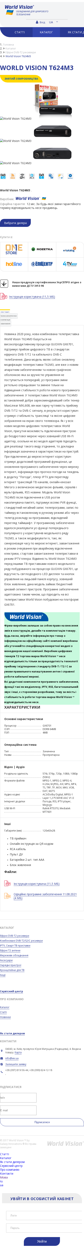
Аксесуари (6, 960)
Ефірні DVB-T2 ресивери (14, 936)
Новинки (5, 1017)
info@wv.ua (12, 1058)
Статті (3, 1012)
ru (1, 1181)
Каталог (4, 1007)
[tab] (5, 312)
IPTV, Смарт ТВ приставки (15, 945)
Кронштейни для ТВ (12, 970)
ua (51, 22)
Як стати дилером (12, 1033)
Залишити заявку (15, 1064)
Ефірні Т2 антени (10, 950)
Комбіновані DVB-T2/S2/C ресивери (21, 940)
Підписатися (42, 1122)
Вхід (42, 22)
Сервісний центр (11, 991)
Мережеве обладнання (14, 955)
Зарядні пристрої (10, 965)
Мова (4, 1177)
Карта (18, 1052)
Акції (3, 975)
